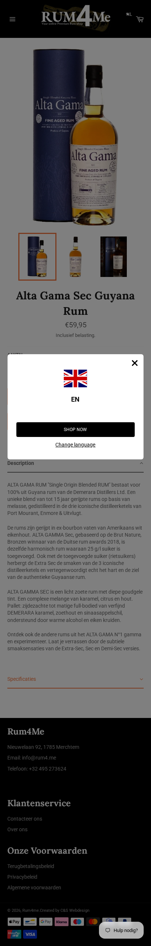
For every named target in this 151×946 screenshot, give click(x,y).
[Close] (134, 363)
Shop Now (75, 429)
